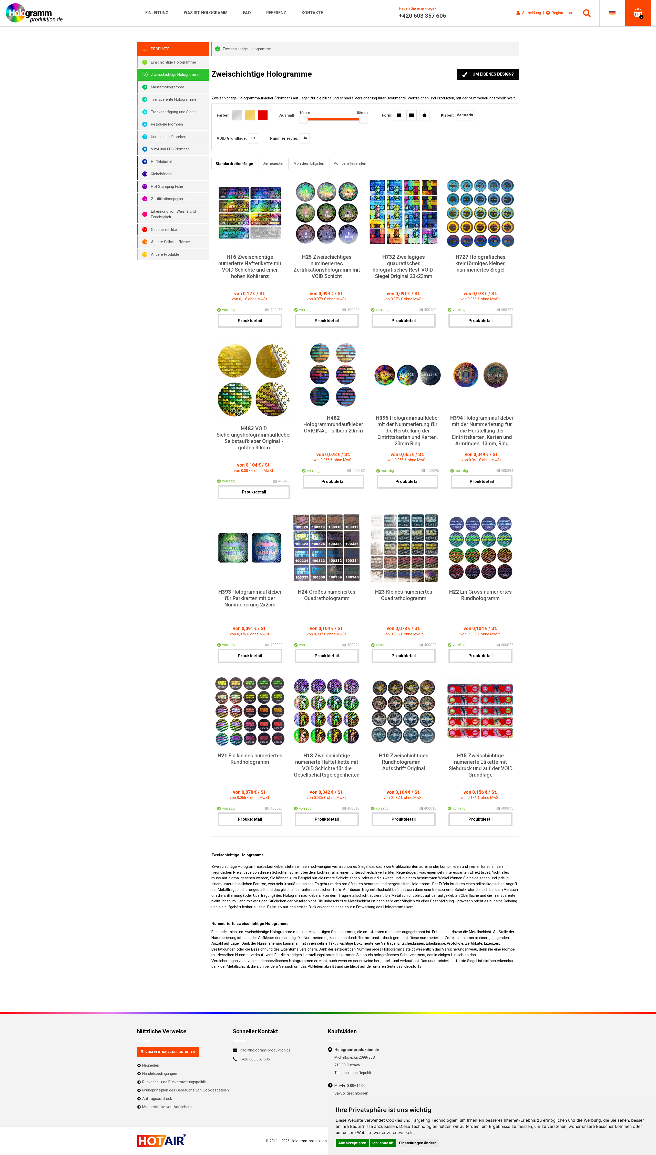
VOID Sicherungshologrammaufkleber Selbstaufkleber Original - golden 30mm (254, 438)
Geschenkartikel (164, 229)
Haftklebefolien (164, 161)
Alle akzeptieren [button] (352, 1143)
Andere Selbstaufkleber (170, 242)
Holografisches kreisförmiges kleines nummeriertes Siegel (480, 263)
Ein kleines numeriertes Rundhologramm (250, 758)
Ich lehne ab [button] (382, 1143)
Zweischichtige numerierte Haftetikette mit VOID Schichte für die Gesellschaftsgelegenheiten (327, 765)
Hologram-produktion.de (311, 1141)
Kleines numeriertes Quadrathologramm (403, 595)
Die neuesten (273, 163)
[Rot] (263, 115)
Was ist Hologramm (206, 12)
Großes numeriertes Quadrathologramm (326, 595)
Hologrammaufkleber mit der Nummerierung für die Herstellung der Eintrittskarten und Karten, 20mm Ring (407, 431)
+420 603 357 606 (255, 1059)
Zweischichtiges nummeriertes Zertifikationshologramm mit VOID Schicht (326, 266)
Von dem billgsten (309, 163)
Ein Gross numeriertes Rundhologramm (480, 595)
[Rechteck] (411, 115)
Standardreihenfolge (234, 163)
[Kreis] (424, 115)
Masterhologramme (167, 87)
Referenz (276, 12)
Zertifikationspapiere (168, 199)
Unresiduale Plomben (168, 137)
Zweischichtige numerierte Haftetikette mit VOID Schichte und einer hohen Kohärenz (249, 266)
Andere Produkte (165, 254)
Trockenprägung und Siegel (173, 112)
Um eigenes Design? (493, 74)
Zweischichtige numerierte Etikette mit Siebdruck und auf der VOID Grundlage (480, 765)
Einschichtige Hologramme (173, 62)
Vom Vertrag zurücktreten (170, 1052)
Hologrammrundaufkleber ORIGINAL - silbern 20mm (333, 424)
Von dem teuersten (350, 163)
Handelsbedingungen (159, 1073)
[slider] (303, 119)
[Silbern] (237, 115)
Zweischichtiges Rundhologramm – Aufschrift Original (403, 761)
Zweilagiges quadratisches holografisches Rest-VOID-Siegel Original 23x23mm (404, 266)
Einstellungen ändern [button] (418, 1143)
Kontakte (312, 12)
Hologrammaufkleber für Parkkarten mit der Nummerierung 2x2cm (250, 598)
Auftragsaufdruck (157, 1098)
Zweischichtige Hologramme (175, 74)
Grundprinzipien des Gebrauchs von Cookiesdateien (185, 1090)
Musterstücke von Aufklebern (167, 1107)
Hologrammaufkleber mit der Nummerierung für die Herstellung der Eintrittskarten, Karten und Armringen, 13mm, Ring (482, 431)
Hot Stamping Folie (167, 186)
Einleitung (156, 12)
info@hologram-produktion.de (265, 1050)
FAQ (247, 12)
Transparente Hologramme (173, 99)
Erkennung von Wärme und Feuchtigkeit (173, 214)
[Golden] (250, 115)
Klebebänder (161, 174)
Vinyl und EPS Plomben (170, 149)
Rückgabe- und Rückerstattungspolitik (174, 1082)
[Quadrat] (399, 115)
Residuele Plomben (167, 124)
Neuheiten (150, 1065)
